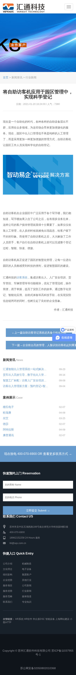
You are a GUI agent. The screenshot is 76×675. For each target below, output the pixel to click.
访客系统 (22, 277)
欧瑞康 (7, 412)
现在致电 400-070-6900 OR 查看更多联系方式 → (38, 453)
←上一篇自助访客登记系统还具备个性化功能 (39, 332)
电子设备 (26, 569)
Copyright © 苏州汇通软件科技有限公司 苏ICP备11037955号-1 (38, 652)
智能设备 (50, 619)
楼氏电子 (8, 406)
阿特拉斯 (8, 429)
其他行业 (26, 580)
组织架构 (7, 574)
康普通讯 (8, 435)
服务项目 (7, 585)
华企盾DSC (39, 619)
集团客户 (26, 574)
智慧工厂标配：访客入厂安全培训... (24, 380)
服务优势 (7, 591)
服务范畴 (7, 596)
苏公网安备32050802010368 (38, 668)
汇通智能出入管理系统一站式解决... (24, 369)
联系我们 (7, 602)
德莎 (5, 423)
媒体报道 (26, 596)
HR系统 (19, 619)
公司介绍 (7, 563)
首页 (5, 77)
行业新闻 (26, 591)
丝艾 (5, 418)
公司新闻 (26, 585)
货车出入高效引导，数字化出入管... (24, 374)
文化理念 (7, 569)
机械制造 (26, 563)
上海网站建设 (62, 619)
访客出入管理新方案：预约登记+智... (25, 386)
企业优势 (7, 580)
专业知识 (26, 602)
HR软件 (28, 619)
